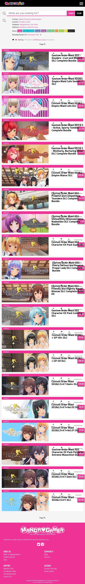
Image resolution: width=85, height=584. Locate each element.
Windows (23, 27)
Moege (37, 31)
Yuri (56, 31)
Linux (36, 27)
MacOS (30, 27)
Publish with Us (9, 557)
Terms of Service (38, 582)
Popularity (50, 39)
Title (26, 39)
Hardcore (71, 31)
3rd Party (34, 24)
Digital (21, 19)
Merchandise (36, 19)
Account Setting (50, 568)
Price (31, 39)
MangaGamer (14, 3)
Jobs (5, 559)
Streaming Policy (10, 573)
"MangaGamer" (42, 529)
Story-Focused (28, 31)
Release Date (41, 39)
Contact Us (8, 576)
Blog (46, 554)
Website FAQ (8, 568)
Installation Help (10, 571)
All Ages (22, 21)
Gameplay (50, 31)
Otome (61, 31)
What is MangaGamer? (12, 554)
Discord (47, 557)
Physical (28, 19)
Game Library (49, 571)
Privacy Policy (48, 582)
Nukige (43, 31)
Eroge (19, 31)
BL (66, 31)
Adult (28, 21)
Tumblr (47, 544)
